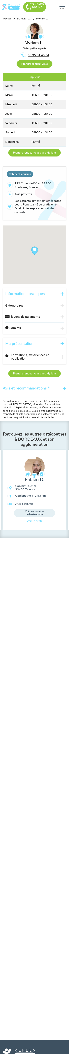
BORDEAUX (24, 18)
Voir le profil (35, 521)
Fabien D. (34, 479)
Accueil (7, 18)
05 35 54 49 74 (38, 55)
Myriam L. (42, 18)
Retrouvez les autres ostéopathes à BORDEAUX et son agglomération (34, 439)
